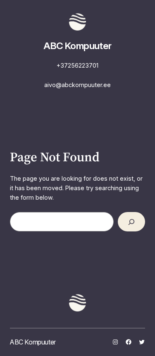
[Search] (131, 221)
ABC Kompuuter (77, 46)
